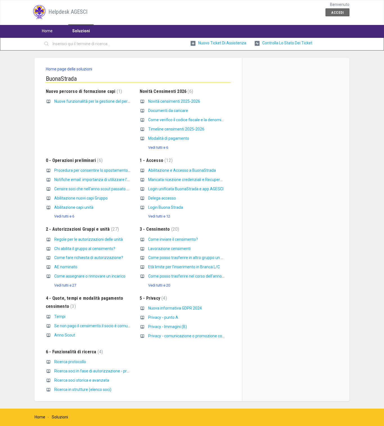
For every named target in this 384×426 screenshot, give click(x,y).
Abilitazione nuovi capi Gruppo (81, 198)
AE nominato (65, 267)
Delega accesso (162, 198)
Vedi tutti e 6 (158, 147)
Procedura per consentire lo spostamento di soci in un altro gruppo (112, 170)
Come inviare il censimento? (173, 239)
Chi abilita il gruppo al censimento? (84, 248)
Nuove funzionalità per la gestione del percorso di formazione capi (112, 101)
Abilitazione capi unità (73, 207)
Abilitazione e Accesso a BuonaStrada (182, 170)
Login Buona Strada (165, 207)
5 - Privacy (153, 298)
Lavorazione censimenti (169, 248)
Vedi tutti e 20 (159, 285)
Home (47, 31)
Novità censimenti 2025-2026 (174, 101)
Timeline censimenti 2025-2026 (176, 129)
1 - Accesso (155, 160)
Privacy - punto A (163, 317)
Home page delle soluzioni (69, 69)
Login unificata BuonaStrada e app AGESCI (185, 189)
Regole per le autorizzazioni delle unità (88, 239)
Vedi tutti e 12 (159, 216)
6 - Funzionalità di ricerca (73, 351)
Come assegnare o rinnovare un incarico (89, 276)
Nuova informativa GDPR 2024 (175, 308)
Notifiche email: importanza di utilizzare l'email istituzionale (106, 179)
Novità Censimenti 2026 (166, 91)
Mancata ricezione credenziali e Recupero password (194, 179)
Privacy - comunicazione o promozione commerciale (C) (197, 336)
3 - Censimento (159, 229)
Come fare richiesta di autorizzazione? (88, 257)
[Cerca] (47, 44)
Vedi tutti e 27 (65, 285)
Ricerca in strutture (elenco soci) (82, 389)
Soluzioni (81, 31)
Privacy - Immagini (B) (167, 326)
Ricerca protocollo (70, 361)
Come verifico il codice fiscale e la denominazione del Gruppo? (202, 120)
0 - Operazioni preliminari (73, 160)
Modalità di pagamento (168, 138)
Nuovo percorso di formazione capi (83, 91)
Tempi (59, 316)
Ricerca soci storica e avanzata (81, 380)
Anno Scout (64, 335)
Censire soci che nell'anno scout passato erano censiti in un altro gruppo (117, 189)
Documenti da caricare (168, 110)
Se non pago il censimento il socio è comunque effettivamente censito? (117, 326)
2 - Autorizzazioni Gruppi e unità (82, 229)
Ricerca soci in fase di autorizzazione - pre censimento (102, 371)
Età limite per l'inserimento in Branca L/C (184, 267)
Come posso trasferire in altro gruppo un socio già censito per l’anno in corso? (216, 257)
